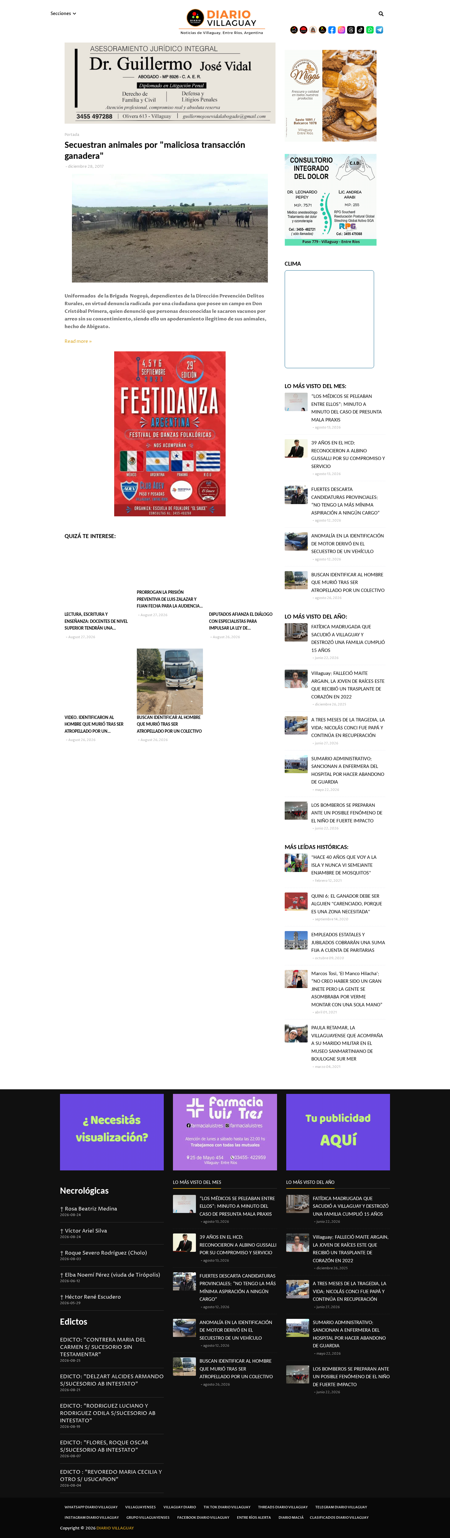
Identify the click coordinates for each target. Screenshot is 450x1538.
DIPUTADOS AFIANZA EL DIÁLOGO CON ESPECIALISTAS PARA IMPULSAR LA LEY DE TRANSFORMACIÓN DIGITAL (240, 622)
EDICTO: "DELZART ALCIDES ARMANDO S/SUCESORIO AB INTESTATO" (112, 1380)
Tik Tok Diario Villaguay (227, 1507)
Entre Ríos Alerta (254, 1517)
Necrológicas (84, 1191)
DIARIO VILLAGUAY (115, 1528)
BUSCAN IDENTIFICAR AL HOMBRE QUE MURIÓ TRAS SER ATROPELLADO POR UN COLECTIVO (169, 725)
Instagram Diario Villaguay (92, 1517)
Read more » (78, 341)
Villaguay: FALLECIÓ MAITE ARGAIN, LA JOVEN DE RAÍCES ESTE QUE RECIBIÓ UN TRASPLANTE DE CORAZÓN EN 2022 (347, 685)
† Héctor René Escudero (90, 1297)
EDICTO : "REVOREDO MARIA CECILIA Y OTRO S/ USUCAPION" (111, 1476)
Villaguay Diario (179, 1507)
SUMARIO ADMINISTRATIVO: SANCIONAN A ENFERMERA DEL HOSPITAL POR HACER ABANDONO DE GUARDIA (347, 770)
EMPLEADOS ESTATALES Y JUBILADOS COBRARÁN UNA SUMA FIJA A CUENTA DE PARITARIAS (348, 942)
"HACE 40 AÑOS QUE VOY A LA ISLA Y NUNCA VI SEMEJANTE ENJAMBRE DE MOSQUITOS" (344, 865)
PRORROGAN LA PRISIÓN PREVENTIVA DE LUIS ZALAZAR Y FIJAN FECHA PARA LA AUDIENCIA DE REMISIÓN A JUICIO (168, 600)
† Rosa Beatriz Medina (88, 1209)
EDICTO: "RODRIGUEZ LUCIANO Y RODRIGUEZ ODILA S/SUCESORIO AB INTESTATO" (108, 1413)
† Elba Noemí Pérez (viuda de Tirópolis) (110, 1275)
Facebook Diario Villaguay (203, 1517)
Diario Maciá (291, 1517)
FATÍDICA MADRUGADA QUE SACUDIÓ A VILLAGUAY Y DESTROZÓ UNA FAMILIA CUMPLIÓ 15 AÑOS (348, 638)
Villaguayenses (140, 1507)
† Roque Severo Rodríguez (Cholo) (103, 1253)
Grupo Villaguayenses (148, 1517)
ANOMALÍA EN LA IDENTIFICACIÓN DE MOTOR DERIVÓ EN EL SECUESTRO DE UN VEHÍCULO (347, 543)
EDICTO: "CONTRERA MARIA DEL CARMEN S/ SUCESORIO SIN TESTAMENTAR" (103, 1347)
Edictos (73, 1322)
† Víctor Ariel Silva (83, 1231)
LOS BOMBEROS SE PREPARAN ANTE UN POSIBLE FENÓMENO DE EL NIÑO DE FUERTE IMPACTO (346, 813)
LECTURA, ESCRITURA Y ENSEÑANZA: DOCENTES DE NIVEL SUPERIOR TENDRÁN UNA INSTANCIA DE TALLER (96, 622)
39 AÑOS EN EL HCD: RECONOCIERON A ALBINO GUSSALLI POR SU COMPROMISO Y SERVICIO (348, 454)
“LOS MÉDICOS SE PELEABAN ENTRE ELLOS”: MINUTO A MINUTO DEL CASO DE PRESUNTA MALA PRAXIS (346, 408)
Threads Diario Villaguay (283, 1507)
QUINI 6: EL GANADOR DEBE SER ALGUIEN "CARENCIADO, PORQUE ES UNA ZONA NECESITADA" (346, 904)
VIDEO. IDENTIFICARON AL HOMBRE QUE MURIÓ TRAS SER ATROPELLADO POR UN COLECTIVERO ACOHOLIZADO (94, 725)
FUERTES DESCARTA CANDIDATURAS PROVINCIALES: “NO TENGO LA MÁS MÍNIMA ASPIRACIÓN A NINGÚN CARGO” (345, 501)
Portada (72, 134)
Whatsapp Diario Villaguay (91, 1507)
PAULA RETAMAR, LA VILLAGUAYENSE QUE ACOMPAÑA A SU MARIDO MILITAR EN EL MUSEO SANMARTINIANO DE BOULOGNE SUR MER (347, 1043)
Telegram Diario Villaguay (341, 1507)
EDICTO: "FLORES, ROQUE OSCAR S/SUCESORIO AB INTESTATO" (104, 1446)
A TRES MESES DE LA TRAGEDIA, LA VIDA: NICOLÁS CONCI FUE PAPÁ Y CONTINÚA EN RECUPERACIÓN (348, 727)
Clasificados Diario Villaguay (339, 1517)
